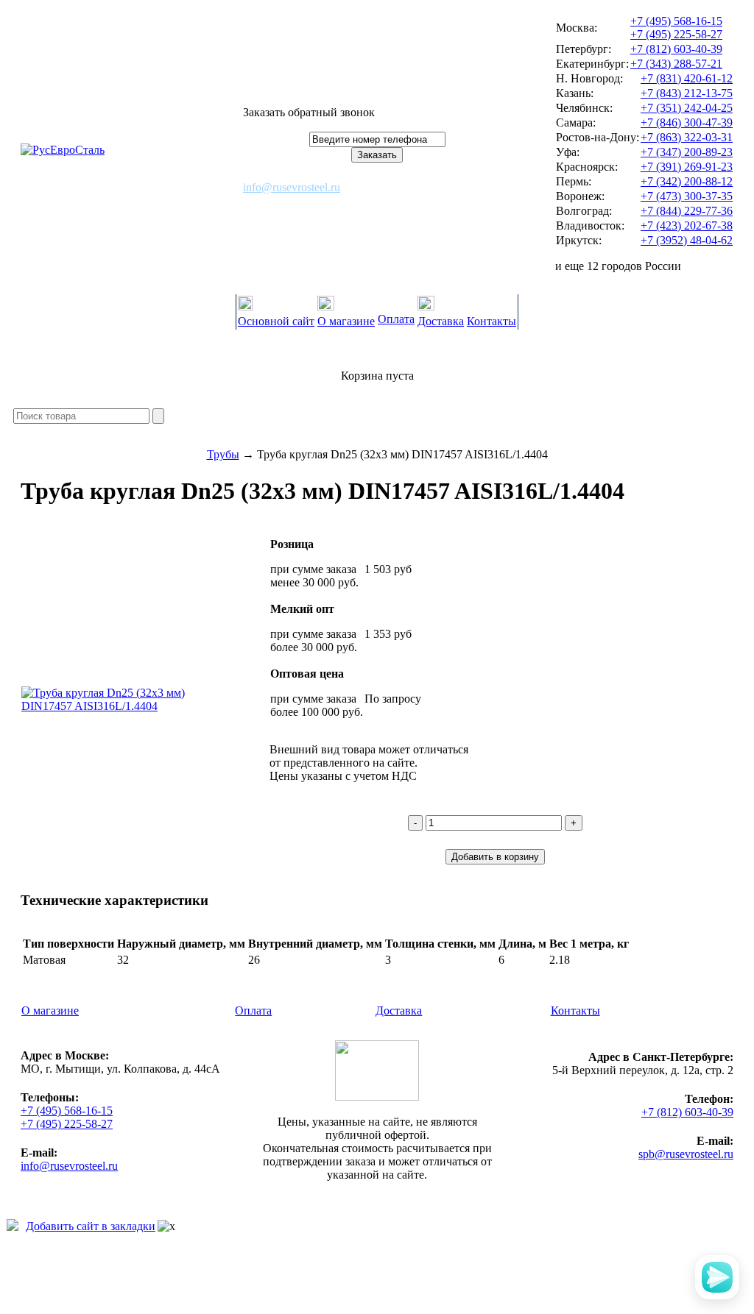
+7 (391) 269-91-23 (687, 166)
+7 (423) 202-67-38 (687, 225)
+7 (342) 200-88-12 (687, 181)
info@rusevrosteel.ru (291, 187)
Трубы (223, 454)
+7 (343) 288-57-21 (676, 63)
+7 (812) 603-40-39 (676, 49)
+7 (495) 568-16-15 (676, 21)
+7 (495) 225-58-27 (676, 34)
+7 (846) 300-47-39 (687, 122)
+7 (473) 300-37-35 (687, 196)
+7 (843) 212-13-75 (687, 93)
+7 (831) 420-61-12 (687, 78)
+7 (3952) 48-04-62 (687, 240)
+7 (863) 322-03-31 (687, 137)
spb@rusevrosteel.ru (685, 1154)
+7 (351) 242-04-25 (687, 108)
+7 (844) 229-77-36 (687, 211)
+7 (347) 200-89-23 (687, 152)
